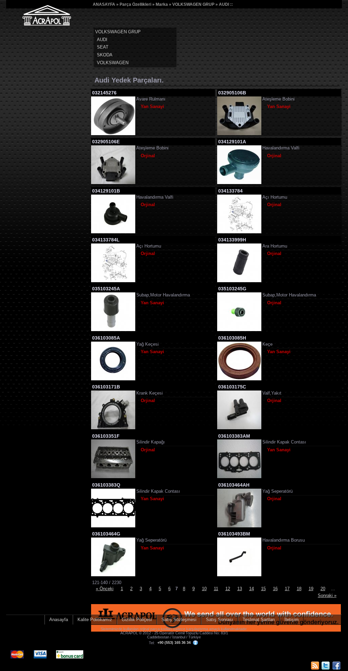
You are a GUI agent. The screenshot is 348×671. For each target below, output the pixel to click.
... (333, 588)
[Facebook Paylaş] (336, 665)
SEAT (102, 47)
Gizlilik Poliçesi (137, 619)
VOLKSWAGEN (112, 62)
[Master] (17, 650)
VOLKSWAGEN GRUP (193, 4)
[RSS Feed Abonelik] (315, 665)
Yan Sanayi (152, 106)
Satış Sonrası (219, 619)
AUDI (224, 4)
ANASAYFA (104, 4)
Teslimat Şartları (259, 619)
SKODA (104, 54)
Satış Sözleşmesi (178, 619)
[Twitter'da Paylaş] (325, 665)
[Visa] (40, 650)
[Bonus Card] (70, 650)
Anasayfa (58, 619)
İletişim (291, 619)
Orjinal (148, 155)
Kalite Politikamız (94, 619)
